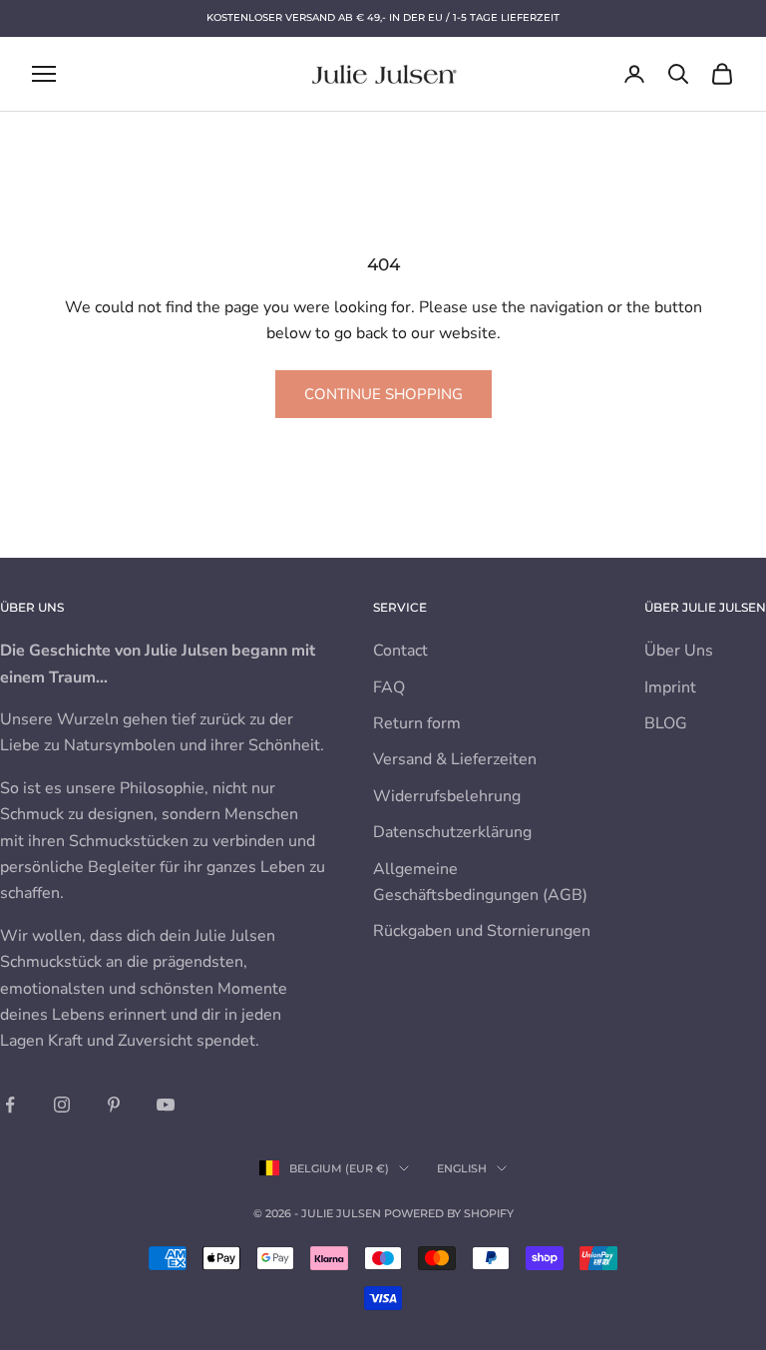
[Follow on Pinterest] (114, 1105)
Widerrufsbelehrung (447, 796)
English (462, 1168)
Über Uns (678, 651)
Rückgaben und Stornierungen (481, 931)
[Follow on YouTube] (166, 1105)
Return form (417, 723)
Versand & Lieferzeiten (455, 759)
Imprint (670, 687)
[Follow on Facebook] (10, 1105)
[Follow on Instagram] (62, 1105)
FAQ (389, 687)
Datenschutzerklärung (452, 832)
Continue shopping (383, 394)
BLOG (665, 723)
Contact (400, 651)
